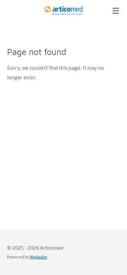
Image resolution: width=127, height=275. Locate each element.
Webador (38, 256)
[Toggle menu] (115, 11)
